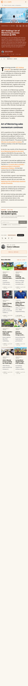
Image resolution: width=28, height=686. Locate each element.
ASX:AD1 (21, 235)
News (4, 58)
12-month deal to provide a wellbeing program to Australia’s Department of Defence (12, 166)
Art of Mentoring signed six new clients (12, 151)
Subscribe (22, 222)
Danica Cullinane (9, 51)
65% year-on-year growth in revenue (11, 142)
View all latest (21, 259)
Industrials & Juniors (12, 235)
